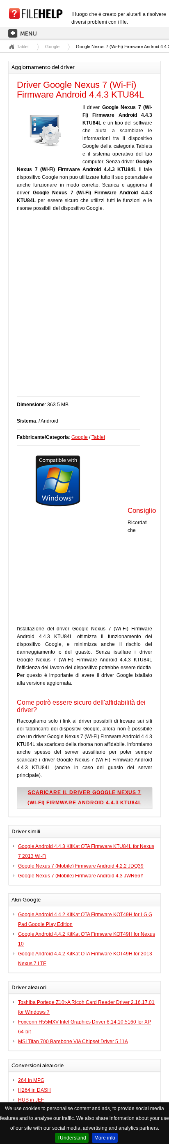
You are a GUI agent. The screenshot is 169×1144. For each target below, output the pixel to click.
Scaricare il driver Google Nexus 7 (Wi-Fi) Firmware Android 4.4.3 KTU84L (84, 798)
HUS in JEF (31, 1100)
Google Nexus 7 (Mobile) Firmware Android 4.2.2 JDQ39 (81, 866)
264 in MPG (31, 1080)
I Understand (71, 1138)
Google (52, 46)
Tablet (23, 46)
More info (104, 1138)
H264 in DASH (34, 1090)
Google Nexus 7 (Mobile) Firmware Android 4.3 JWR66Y (81, 876)
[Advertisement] (84, 308)
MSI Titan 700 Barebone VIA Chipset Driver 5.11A (73, 1041)
